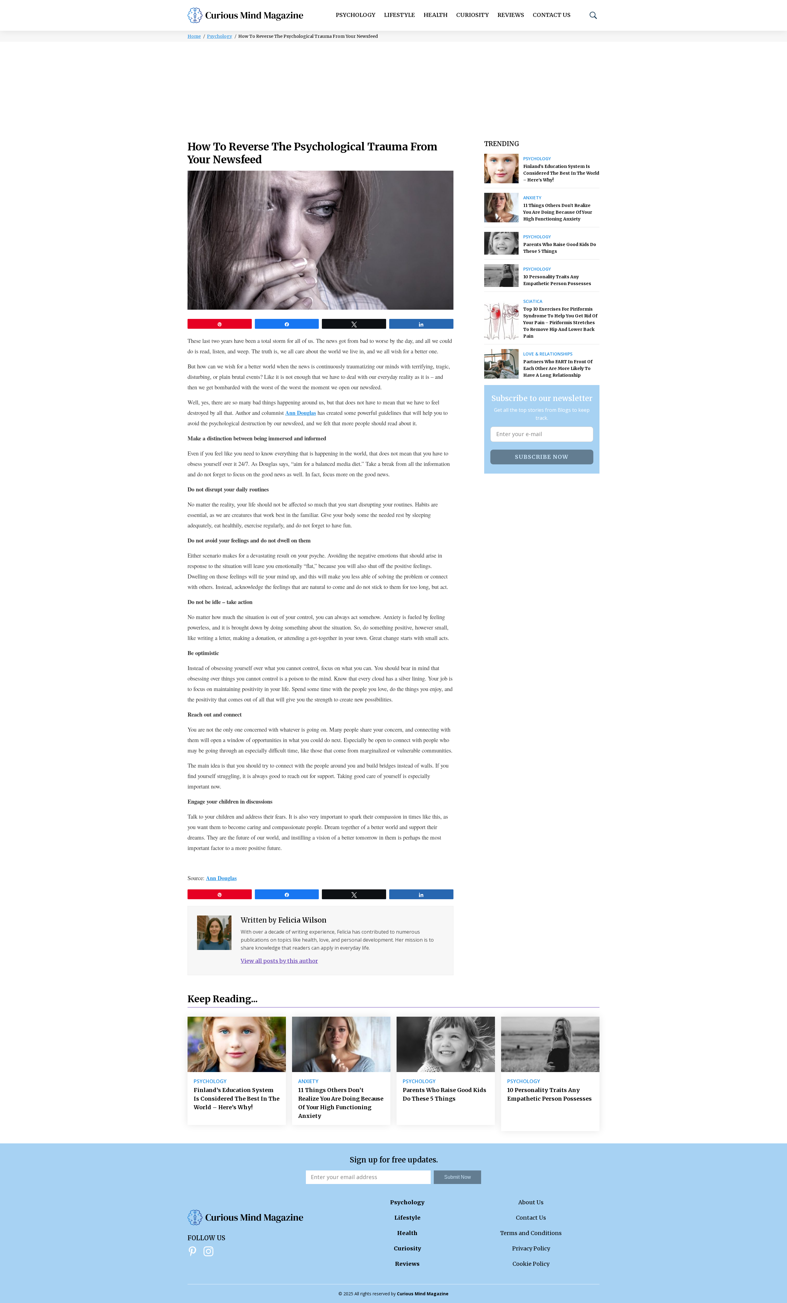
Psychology (355, 14)
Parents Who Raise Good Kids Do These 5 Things (559, 248)
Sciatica (532, 301)
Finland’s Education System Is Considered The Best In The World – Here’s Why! (561, 173)
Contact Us (552, 14)
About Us (531, 1202)
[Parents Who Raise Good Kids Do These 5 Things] (501, 243)
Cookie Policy (530, 1263)
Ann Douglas (300, 413)
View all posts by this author (279, 960)
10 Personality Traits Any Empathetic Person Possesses (557, 280)
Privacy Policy (531, 1248)
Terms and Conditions (531, 1233)
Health (436, 14)
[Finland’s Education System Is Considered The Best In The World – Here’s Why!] (501, 168)
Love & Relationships (547, 354)
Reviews (510, 14)
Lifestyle (399, 14)
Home (194, 36)
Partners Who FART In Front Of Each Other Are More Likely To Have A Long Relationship (557, 368)
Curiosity (472, 14)
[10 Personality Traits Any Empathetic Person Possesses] (501, 275)
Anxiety (532, 198)
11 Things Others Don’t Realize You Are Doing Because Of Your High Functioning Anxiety (557, 212)
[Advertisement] (393, 88)
